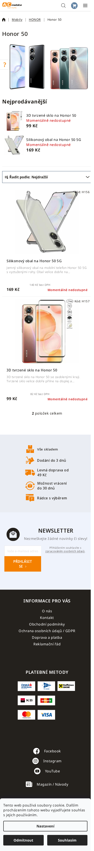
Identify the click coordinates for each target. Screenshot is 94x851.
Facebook (52, 751)
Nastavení (45, 826)
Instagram (52, 761)
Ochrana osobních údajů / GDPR (47, 630)
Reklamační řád (47, 644)
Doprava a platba (47, 637)
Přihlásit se (22, 564)
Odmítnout (23, 840)
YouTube (52, 771)
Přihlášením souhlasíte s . (65, 549)
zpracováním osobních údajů (65, 551)
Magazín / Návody (52, 784)
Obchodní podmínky (47, 624)
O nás (47, 611)
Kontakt (47, 617)
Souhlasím (67, 840)
